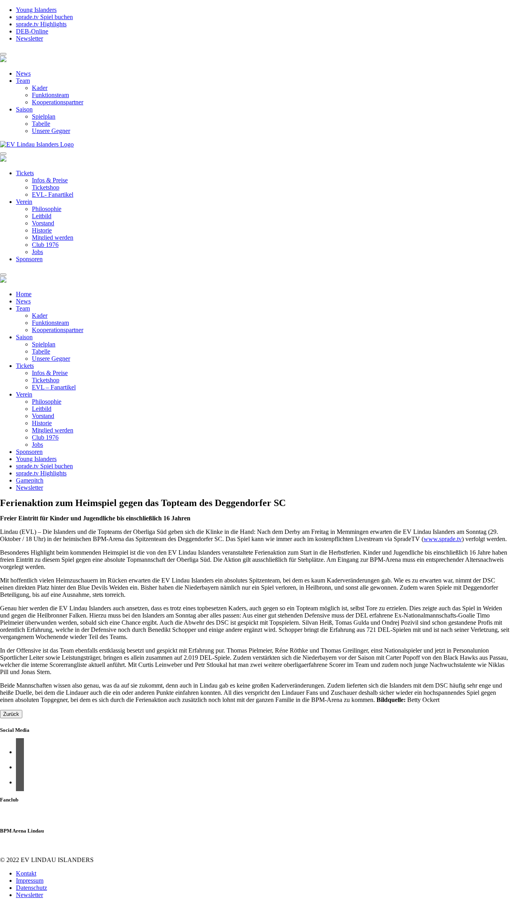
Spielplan (43, 116)
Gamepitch (29, 480)
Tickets (25, 173)
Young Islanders (36, 9)
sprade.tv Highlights (41, 24)
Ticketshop (45, 187)
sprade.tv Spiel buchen (44, 17)
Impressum (29, 880)
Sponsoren (29, 259)
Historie (42, 230)
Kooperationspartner (57, 102)
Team (23, 80)
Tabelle (41, 123)
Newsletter (29, 38)
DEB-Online (32, 31)
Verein (24, 201)
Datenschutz (31, 887)
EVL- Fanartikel (52, 194)
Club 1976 (45, 244)
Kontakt (26, 873)
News (23, 73)
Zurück (11, 714)
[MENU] (3, 54)
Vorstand (43, 223)
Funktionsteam (50, 95)
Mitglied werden (52, 237)
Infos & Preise (50, 180)
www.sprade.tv (443, 539)
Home (23, 294)
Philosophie (46, 208)
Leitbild (41, 216)
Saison (24, 109)
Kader (39, 87)
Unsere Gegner (51, 130)
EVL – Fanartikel (54, 387)
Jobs (37, 251)
